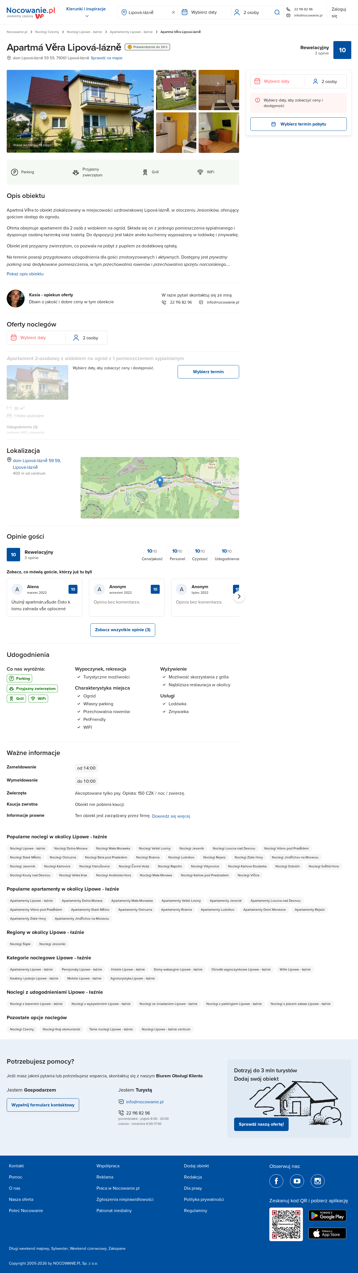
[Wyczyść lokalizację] (173, 12)
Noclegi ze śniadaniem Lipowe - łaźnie (168, 1003)
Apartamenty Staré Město (90, 909)
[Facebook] (276, 1181)
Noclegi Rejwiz (214, 857)
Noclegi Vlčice (249, 875)
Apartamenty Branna (176, 909)
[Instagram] (318, 1181)
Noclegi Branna (147, 857)
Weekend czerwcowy (88, 1248)
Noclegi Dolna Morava (70, 848)
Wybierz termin (208, 371)
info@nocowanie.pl (308, 15)
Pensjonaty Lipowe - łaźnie (82, 969)
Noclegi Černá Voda (134, 866)
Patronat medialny (114, 1210)
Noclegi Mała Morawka (113, 848)
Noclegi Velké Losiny (155, 848)
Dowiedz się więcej (171, 816)
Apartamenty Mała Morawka (132, 900)
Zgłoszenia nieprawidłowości (125, 1199)
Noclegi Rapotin (170, 866)
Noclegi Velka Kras (73, 875)
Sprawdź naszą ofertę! (261, 1124)
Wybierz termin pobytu (303, 124)
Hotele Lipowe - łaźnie (128, 969)
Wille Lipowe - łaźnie (295, 969)
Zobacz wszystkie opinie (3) (122, 629)
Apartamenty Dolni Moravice (264, 909)
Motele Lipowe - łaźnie (84, 978)
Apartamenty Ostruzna (135, 909)
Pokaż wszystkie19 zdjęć (32, 145)
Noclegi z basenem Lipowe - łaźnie (36, 1003)
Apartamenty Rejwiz (310, 909)
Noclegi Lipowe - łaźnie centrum (166, 1029)
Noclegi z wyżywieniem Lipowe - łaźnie (101, 1003)
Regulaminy (195, 1210)
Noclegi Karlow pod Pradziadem (205, 875)
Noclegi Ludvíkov (181, 857)
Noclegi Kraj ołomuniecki (61, 1029)
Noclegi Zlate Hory (249, 857)
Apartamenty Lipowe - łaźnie (131, 31)
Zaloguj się (339, 12)
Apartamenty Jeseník (226, 900)
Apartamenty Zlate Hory (28, 918)
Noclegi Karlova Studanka (247, 866)
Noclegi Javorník (22, 866)
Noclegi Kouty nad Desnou (30, 875)
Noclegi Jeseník (192, 848)
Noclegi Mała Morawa (156, 875)
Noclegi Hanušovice (94, 866)
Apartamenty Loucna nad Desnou (276, 900)
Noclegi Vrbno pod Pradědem (286, 848)
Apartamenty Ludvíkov (217, 909)
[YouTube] (297, 1181)
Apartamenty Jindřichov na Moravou (82, 918)
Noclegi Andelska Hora (113, 875)
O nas (14, 1188)
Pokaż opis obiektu (25, 274)
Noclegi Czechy (47, 31)
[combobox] (147, 12)
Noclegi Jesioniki (52, 943)
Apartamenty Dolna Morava (82, 900)
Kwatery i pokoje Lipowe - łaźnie (34, 978)
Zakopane (117, 1248)
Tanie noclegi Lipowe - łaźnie (111, 1029)
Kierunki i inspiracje (86, 9)
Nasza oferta (21, 1199)
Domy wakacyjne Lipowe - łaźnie (178, 969)
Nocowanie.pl (17, 31)
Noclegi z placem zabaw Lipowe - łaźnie (301, 1003)
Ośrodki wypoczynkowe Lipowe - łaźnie (241, 969)
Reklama (104, 1177)
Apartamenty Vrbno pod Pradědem (36, 909)
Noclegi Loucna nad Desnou (234, 848)
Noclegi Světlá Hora (324, 866)
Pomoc (15, 1177)
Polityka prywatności (204, 1199)
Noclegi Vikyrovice (205, 866)
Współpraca (107, 1166)
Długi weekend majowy (29, 1248)
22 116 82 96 (303, 9)
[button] (159, 482)
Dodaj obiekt (196, 1166)
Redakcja (193, 1177)
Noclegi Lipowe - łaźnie (84, 31)
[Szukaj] (278, 12)
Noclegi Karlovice (57, 866)
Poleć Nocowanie (26, 1210)
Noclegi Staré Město (25, 857)
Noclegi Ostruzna (63, 857)
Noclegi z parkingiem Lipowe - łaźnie (234, 1003)
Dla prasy (193, 1188)
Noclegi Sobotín (287, 866)
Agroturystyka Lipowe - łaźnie (132, 978)
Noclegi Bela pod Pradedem (106, 857)
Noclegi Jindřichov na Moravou (295, 857)
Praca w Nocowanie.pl (118, 1188)
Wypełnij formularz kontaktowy (42, 1105)
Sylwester (59, 1248)
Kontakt (16, 1166)
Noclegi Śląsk (20, 943)
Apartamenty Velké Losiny (181, 900)
